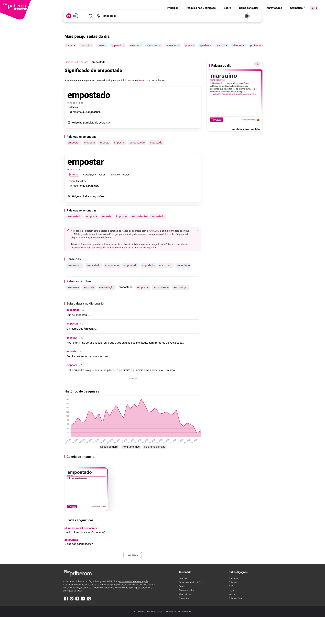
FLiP (231, 586)
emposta (89, 142)
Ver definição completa (246, 129)
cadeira (70, 45)
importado (148, 265)
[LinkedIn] (82, 600)
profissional (257, 45)
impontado (183, 265)
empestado (112, 265)
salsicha (222, 45)
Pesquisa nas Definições (201, 7)
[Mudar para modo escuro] (314, 8)
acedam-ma (153, 45)
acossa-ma (173, 45)
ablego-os (238, 45)
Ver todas (133, 555)
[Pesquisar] (90, 16)
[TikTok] (77, 600)
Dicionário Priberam (76, 62)
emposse (73, 287)
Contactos (234, 578)
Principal (172, 7)
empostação (137, 142)
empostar (73, 142)
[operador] (118, 45)
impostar (119, 142)
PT (68, 16)
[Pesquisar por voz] (98, 16)
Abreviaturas (274, 7)
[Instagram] (71, 600)
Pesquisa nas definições (190, 582)
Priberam (233, 582)
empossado (75, 265)
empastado (94, 265)
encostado (165, 265)
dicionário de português (133, 581)
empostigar (180, 287)
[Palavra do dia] (257, 64)
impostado (155, 142)
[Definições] (247, 16)
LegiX (231, 590)
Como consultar (248, 7)
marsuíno (86, 45)
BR (75, 16)
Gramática (296, 7)
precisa (189, 45)
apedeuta (205, 45)
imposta (104, 142)
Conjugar (74, 175)
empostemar (161, 287)
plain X (232, 594)
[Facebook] (66, 600)
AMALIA (154, 230)
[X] (88, 600)
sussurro (135, 45)
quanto (102, 45)
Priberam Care (235, 598)
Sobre (227, 7)
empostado (75, 216)
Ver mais (133, 378)
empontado (130, 265)
